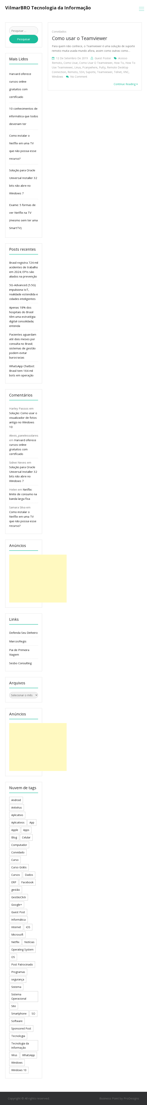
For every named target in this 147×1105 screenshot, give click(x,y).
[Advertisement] (38, 579)
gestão (15, 890)
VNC (126, 72)
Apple (14, 830)
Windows (57, 76)
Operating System (22, 949)
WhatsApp (28, 1055)
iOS (28, 927)
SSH (81, 72)
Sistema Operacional (18, 996)
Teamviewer (104, 72)
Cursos (15, 875)
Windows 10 (18, 1070)
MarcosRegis (17, 641)
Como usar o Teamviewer (79, 38)
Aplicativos (17, 822)
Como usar (71, 63)
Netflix (15, 942)
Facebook (27, 882)
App (31, 822)
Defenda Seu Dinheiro (23, 633)
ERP (13, 882)
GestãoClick (18, 897)
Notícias (29, 942)
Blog (14, 837)
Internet (16, 927)
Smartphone (19, 1013)
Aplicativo (17, 815)
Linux (77, 67)
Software (17, 1021)
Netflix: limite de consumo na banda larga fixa (23, 494)
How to (119, 63)
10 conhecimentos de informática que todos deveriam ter (23, 116)
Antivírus (16, 807)
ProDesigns (131, 1098)
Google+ (16, 904)
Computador (19, 845)
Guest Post (18, 912)
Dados (29, 875)
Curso (15, 860)
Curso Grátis (19, 867)
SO (33, 1013)
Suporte (91, 72)
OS (13, 957)
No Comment (78, 76)
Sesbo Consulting (20, 663)
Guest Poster (103, 58)
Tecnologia (18, 1036)
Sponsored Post (21, 1028)
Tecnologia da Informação (20, 1045)
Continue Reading (125, 84)
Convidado (17, 852)
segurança (17, 979)
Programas (18, 972)
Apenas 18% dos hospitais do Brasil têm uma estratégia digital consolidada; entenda (22, 316)
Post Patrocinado (22, 964)
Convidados (59, 31)
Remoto (73, 72)
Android (16, 800)
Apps (26, 830)
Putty (102, 67)
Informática (18, 919)
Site (13, 1006)
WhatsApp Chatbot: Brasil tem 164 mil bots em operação (22, 370)
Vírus (14, 1055)
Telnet (118, 72)
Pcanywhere (89, 67)
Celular (26, 837)
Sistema (16, 987)
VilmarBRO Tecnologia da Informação (48, 7)
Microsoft (17, 934)
